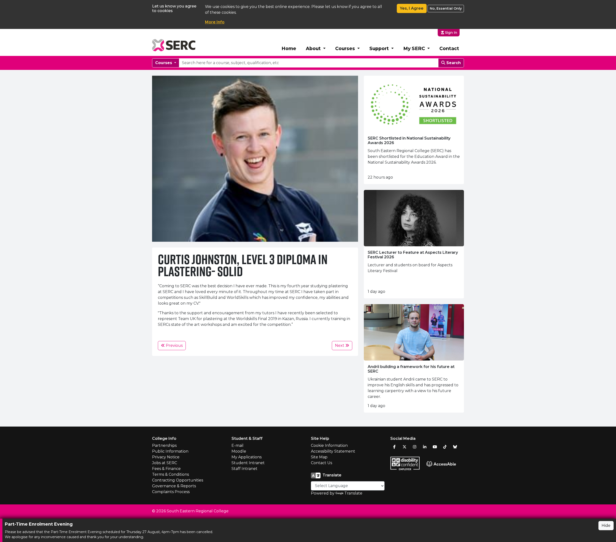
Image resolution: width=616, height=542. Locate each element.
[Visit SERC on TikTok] (445, 447)
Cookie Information (329, 445)
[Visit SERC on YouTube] (435, 447)
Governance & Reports (174, 486)
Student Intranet (248, 463)
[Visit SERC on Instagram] (415, 447)
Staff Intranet (244, 468)
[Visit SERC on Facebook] (394, 447)
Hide (606, 525)
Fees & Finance (166, 468)
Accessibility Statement (333, 451)
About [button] (314, 48)
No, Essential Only (446, 8)
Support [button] (379, 48)
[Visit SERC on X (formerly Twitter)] (404, 447)
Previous (174, 345)
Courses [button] (345, 48)
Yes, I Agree (412, 8)
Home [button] (289, 48)
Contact (449, 48)
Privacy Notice (166, 457)
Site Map (319, 457)
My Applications (246, 457)
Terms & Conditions (170, 474)
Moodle (238, 451)
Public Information (170, 451)
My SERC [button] (414, 48)
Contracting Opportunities (177, 480)
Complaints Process (171, 491)
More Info (215, 22)
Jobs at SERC (164, 463)
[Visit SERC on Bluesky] (455, 447)
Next (340, 345)
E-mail (237, 445)
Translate (353, 493)
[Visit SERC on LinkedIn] (425, 447)
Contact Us (321, 463)
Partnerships (164, 445)
